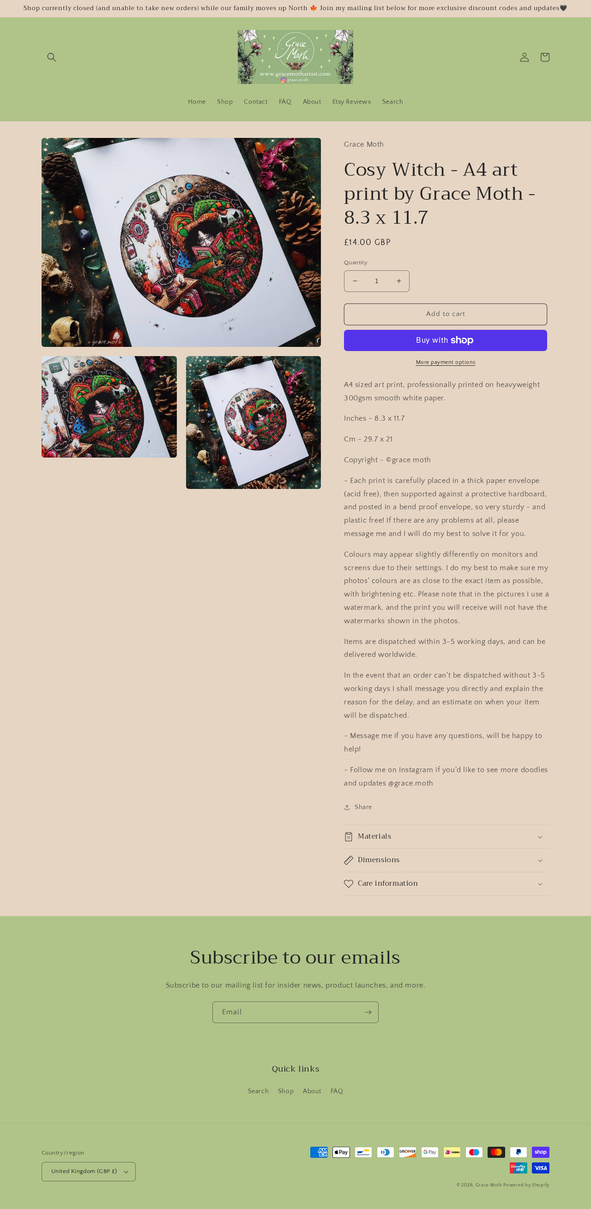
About (312, 1091)
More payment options (446, 362)
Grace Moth (489, 1185)
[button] (52, 57)
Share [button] (363, 807)
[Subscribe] (368, 1012)
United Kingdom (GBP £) (84, 1171)
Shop (286, 1091)
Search (258, 1091)
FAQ (337, 1091)
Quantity (356, 262)
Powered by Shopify (526, 1185)
